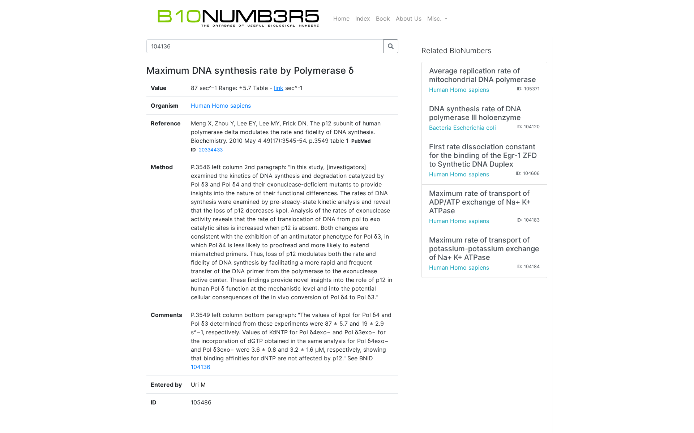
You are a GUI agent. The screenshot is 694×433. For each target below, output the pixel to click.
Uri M (198, 384)
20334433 (211, 150)
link (278, 87)
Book (383, 18)
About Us (408, 18)
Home (341, 18)
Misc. (435, 18)
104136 (200, 366)
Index (362, 18)
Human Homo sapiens (221, 105)
